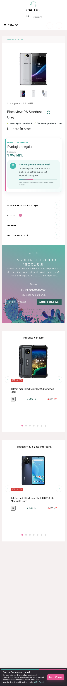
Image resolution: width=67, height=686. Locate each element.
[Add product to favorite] (57, 113)
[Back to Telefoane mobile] (58, 39)
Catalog (12, 25)
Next (59, 379)
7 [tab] (45, 426)
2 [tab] (25, 426)
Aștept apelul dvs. (49, 301)
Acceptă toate (56, 677)
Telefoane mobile (15, 39)
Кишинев (38, 17)
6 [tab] (41, 426)
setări (35, 682)
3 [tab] (29, 426)
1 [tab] (22, 426)
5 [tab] (37, 426)
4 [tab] (33, 426)
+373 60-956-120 (33, 290)
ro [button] (27, 16)
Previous (8, 379)
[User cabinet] (59, 25)
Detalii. (42, 682)
